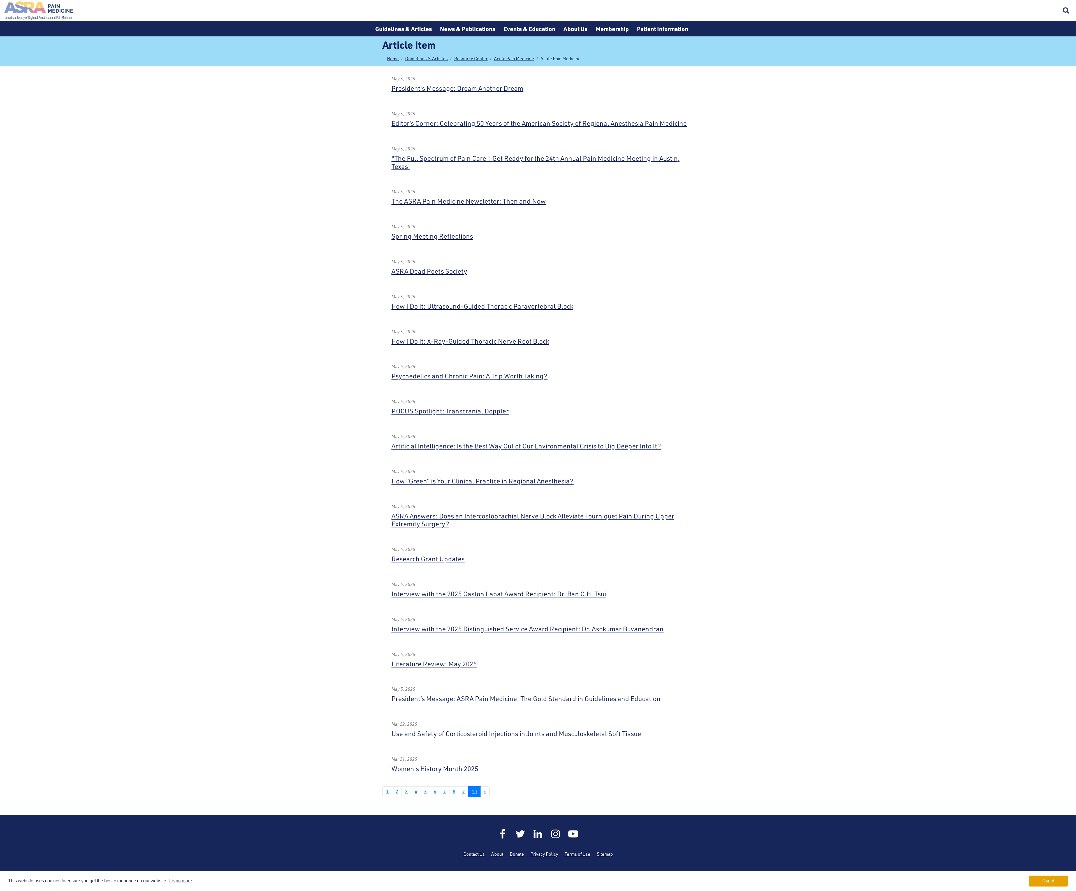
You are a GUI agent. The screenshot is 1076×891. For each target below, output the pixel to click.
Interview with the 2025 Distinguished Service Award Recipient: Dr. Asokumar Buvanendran (527, 629)
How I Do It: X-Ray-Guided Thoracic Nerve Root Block (470, 341)
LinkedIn (538, 833)
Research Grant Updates (428, 559)
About (497, 854)
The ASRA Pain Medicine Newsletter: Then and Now (468, 201)
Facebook (502, 833)
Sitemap (605, 854)
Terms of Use (577, 854)
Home (39, 10)
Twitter (520, 833)
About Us (575, 28)
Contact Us (474, 854)
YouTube (573, 833)
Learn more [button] (180, 880)
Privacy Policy (544, 854)
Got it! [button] (1048, 881)
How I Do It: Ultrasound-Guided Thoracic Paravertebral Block (482, 306)
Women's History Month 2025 (434, 768)
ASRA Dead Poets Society (429, 271)
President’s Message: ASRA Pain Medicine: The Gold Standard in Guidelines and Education (525, 698)
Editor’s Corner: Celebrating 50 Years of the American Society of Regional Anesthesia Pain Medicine (539, 123)
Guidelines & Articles (403, 28)
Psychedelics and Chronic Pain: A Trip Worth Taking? (469, 376)
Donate (517, 854)
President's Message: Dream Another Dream (457, 88)
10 (474, 791)
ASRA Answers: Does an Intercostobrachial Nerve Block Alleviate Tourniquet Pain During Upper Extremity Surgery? (532, 520)
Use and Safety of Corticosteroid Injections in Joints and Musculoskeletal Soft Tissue (516, 733)
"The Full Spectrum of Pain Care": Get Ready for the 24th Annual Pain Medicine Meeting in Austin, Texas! (535, 162)
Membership (612, 28)
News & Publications (467, 28)
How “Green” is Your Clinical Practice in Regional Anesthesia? (482, 481)
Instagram (555, 833)
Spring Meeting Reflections (432, 236)
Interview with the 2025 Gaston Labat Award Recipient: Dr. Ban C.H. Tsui (498, 594)
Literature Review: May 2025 (434, 664)
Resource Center (471, 58)
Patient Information (662, 28)
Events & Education (529, 28)
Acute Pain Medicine (514, 58)
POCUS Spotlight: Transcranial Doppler (450, 411)
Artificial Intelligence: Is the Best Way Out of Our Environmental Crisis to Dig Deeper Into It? (526, 446)
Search (1066, 10)
